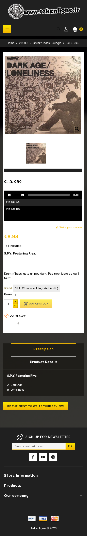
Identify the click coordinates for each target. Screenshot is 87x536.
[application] (43, 206)
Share (18, 323)
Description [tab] (43, 349)
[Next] (22, 195)
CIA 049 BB (13, 209)
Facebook (33, 457)
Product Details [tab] (43, 362)
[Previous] (9, 195)
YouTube (43, 457)
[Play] (16, 195)
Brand (8, 288)
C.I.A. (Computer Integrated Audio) (36, 288)
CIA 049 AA (13, 202)
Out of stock (36, 303)
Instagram (53, 457)
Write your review (68, 227)
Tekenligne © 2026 (44, 528)
